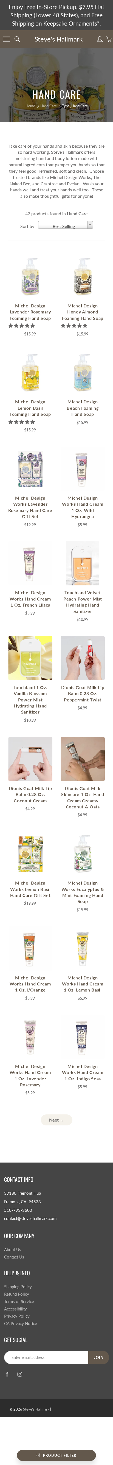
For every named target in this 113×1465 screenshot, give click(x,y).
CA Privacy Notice (20, 1323)
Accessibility (15, 1309)
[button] (22, 325)
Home (30, 106)
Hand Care (48, 106)
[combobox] (65, 225)
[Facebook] (7, 1374)
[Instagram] (19, 1374)
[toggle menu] (6, 39)
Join (99, 1357)
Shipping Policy (18, 1286)
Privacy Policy (17, 1316)
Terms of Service (19, 1301)
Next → (56, 1119)
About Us (12, 1249)
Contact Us (14, 1257)
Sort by (27, 226)
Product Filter (59, 1455)
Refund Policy (16, 1294)
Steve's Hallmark (59, 39)
